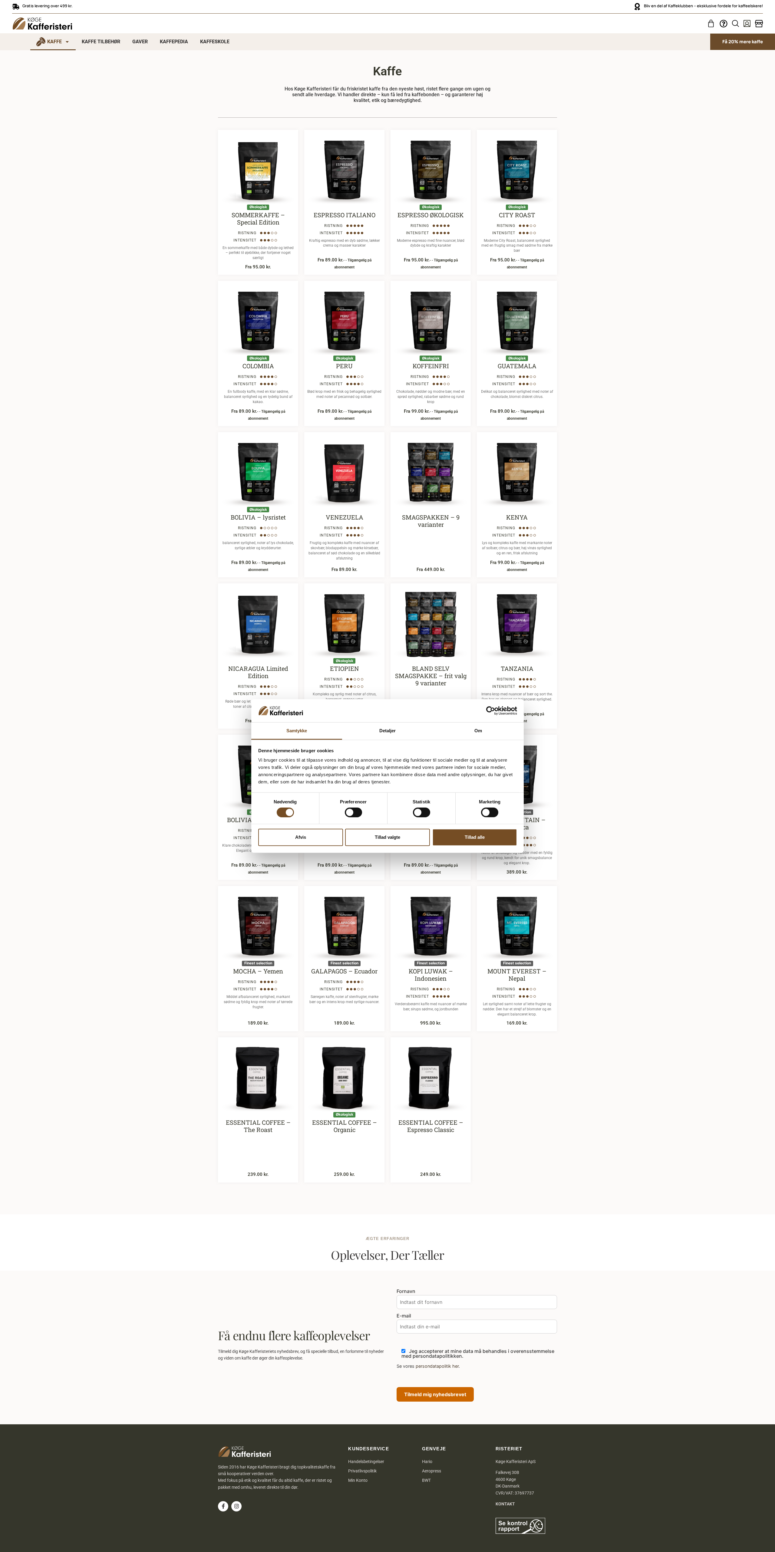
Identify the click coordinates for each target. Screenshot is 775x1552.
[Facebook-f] (223, 1506)
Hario (427, 1461)
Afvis (300, 837)
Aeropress (431, 1470)
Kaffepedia (174, 41)
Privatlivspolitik (362, 1470)
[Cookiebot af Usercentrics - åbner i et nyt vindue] (490, 710)
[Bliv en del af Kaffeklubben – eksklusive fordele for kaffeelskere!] (637, 6)
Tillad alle (475, 837)
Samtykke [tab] (296, 730)
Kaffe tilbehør (101, 41)
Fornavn (406, 1291)
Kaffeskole (214, 41)
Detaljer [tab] (387, 730)
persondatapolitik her (437, 1366)
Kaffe (54, 41)
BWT (426, 1480)
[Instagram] (236, 1506)
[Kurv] (711, 23)
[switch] (353, 812)
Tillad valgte (387, 837)
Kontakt (505, 1503)
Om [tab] (478, 730)
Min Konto (358, 1480)
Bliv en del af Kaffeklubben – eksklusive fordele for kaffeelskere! (703, 5)
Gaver (140, 41)
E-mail (404, 1316)
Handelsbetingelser (366, 1461)
